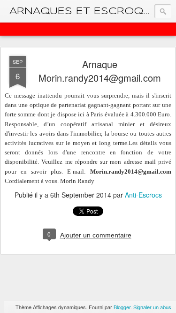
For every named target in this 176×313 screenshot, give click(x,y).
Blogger (122, 307)
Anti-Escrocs (143, 194)
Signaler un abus (152, 307)
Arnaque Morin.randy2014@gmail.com (99, 70)
